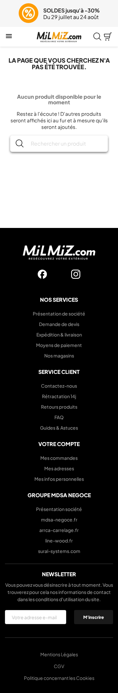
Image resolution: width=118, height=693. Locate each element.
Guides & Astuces (59, 428)
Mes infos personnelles (59, 479)
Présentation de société (59, 313)
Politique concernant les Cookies (59, 678)
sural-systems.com (59, 551)
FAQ (59, 417)
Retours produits (59, 407)
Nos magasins (59, 355)
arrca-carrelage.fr (59, 530)
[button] (9, 13)
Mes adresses (59, 468)
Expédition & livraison (59, 334)
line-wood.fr (59, 540)
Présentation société (59, 509)
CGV (59, 666)
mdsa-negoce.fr (59, 519)
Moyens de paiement (59, 345)
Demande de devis (59, 324)
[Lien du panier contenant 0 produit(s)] (107, 36)
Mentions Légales (59, 654)
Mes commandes (59, 458)
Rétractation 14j (59, 396)
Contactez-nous (59, 386)
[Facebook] (42, 274)
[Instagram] (75, 274)
